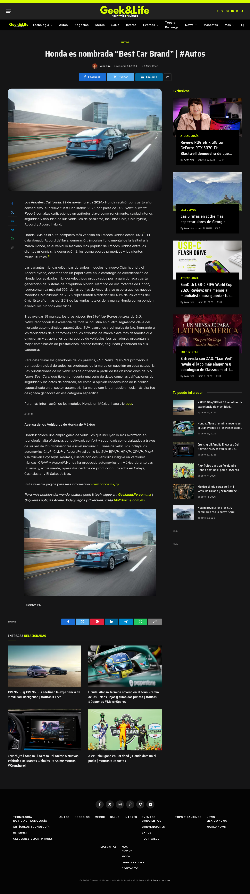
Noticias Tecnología (30, 820)
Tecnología (40, 25)
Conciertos (151, 820)
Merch (100, 25)
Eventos (149, 25)
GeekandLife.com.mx (134, 494)
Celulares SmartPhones (33, 838)
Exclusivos (188, 210)
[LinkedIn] (12, 221)
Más (228, 25)
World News (216, 826)
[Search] (242, 24)
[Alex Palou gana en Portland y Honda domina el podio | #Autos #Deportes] (125, 730)
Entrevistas (189, 352)
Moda (126, 856)
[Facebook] (12, 203)
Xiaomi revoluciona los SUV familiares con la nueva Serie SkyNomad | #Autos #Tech (216, 510)
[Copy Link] (12, 247)
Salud (115, 25)
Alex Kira (105, 66)
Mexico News (216, 820)
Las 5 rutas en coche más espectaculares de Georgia (203, 219)
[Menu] (8, 11)
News (189, 25)
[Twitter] (12, 212)
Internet (20, 832)
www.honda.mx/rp (105, 484)
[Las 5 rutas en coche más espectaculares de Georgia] (207, 191)
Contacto (130, 868)
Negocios (81, 25)
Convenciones (153, 826)
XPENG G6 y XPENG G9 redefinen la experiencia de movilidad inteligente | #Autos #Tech (44, 694)
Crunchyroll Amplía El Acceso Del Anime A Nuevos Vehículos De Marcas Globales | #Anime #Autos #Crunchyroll (43, 761)
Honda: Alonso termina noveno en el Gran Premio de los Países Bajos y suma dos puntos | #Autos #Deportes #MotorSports (123, 697)
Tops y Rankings (172, 25)
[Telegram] (12, 229)
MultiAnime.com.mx (129, 500)
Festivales (150, 838)
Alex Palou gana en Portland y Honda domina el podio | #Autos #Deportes (122, 758)
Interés (131, 25)
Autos (63, 25)
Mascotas (211, 25)
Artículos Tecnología (31, 826)
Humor (127, 850)
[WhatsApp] (12, 238)
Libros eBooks (133, 862)
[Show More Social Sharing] (167, 77)
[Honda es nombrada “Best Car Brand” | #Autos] (85, 189)
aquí (129, 404)
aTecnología (189, 136)
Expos (147, 832)
